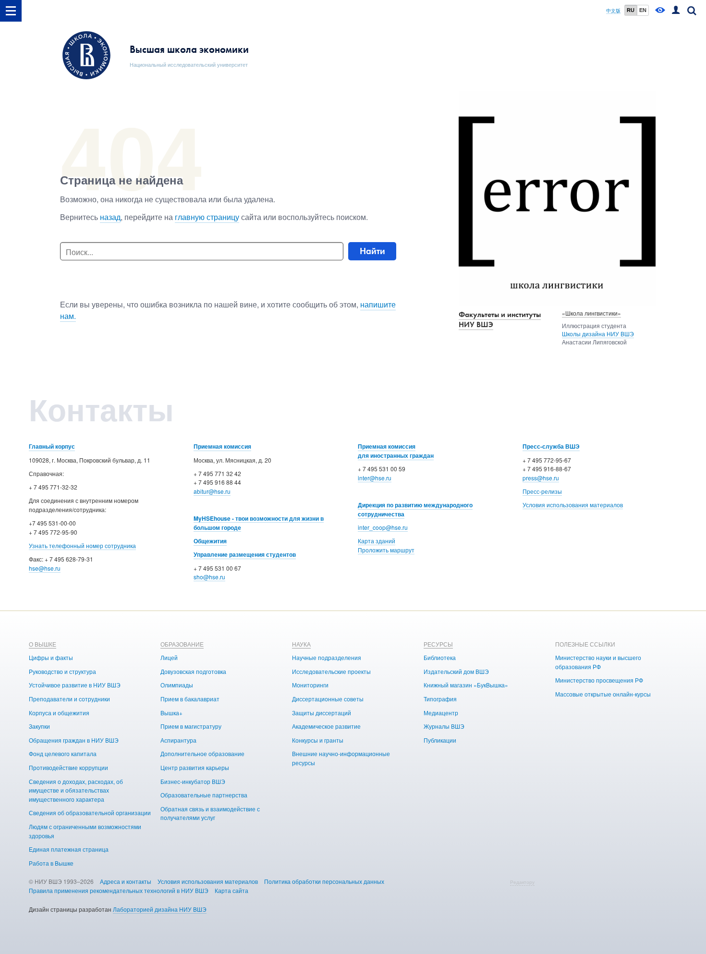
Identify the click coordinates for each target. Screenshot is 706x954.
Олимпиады (176, 685)
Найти (372, 251)
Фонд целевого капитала (63, 753)
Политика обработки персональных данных (324, 881)
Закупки (39, 726)
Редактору (522, 882)
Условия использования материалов (573, 505)
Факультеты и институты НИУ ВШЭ (500, 319)
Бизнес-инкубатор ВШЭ (192, 781)
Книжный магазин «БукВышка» (466, 685)
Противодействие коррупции (68, 767)
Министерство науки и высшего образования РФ (598, 662)
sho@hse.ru (209, 577)
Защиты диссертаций (321, 713)
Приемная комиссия (222, 446)
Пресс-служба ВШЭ (551, 446)
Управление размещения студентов (245, 554)
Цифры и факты (51, 657)
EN (642, 10)
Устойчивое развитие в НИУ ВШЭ (75, 685)
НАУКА (301, 644)
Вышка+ (171, 713)
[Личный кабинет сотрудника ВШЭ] (676, 11)
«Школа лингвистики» (591, 313)
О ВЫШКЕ (42, 644)
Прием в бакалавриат (189, 699)
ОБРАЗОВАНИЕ (182, 644)
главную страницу (207, 216)
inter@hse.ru (374, 478)
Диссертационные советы (328, 699)
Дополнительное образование (202, 753)
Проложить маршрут (386, 550)
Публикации (440, 740)
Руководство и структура (62, 671)
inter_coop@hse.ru (383, 527)
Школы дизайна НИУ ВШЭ (598, 334)
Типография (440, 699)
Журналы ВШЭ (444, 726)
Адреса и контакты (125, 881)
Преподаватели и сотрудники (69, 699)
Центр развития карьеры (194, 767)
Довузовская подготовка (193, 671)
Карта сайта (231, 890)
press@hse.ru (541, 478)
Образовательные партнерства (203, 795)
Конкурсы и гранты (317, 740)
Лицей (169, 657)
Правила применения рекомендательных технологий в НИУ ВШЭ (118, 890)
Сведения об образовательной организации (90, 812)
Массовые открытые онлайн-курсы (603, 694)
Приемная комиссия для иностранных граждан (396, 451)
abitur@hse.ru (212, 491)
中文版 (613, 10)
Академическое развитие (326, 726)
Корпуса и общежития (59, 713)
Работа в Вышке (51, 863)
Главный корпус (52, 446)
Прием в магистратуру (190, 726)
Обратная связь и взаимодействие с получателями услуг (210, 813)
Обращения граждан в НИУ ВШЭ (74, 740)
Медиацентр (441, 713)
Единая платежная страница (69, 849)
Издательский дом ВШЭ (456, 671)
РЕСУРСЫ (438, 644)
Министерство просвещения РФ (599, 680)
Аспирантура (178, 740)
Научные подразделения (326, 657)
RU (630, 10)
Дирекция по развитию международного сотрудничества (415, 509)
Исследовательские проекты (331, 671)
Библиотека (440, 657)
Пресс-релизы (542, 491)
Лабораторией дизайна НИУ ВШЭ (160, 909)
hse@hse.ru (45, 568)
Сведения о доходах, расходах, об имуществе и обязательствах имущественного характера (76, 790)
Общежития (210, 541)
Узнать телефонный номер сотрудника (82, 545)
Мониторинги (310, 685)
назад (110, 216)
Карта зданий (376, 541)
